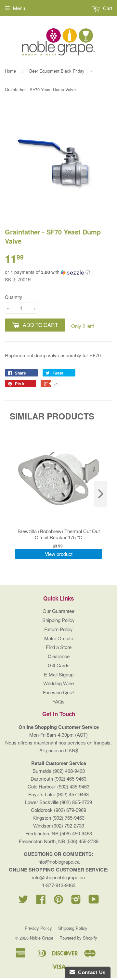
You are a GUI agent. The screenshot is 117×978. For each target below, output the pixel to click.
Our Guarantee (58, 610)
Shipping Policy (58, 620)
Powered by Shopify (78, 938)
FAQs (58, 701)
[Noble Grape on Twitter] (23, 901)
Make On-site (58, 638)
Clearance (59, 656)
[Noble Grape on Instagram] (76, 901)
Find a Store (59, 647)
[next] (100, 494)
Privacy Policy (38, 928)
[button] (58, 272)
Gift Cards (59, 665)
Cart (107, 8)
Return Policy (58, 629)
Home (10, 71)
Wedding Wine (58, 683)
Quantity (13, 297)
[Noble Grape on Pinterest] (58, 901)
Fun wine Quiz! (58, 692)
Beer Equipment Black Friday (56, 71)
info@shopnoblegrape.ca (58, 877)
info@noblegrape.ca (58, 861)
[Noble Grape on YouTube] (94, 901)
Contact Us (90, 972)
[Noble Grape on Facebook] (41, 901)
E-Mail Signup (58, 674)
